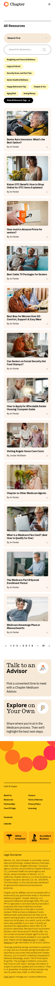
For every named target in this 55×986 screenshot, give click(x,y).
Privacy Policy (34, 804)
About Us (8, 795)
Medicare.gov (29, 940)
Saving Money (29, 93)
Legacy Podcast (13, 66)
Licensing (32, 808)
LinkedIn (7, 824)
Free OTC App (10, 808)
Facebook (8, 817)
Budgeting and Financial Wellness (21, 60)
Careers (31, 795)
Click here (8, 977)
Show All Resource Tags (17, 100)
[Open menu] (49, 4)
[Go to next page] (49, 646)
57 (43, 646)
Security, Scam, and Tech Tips (19, 73)
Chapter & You (40, 87)
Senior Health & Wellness (17, 80)
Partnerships (9, 804)
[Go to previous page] (6, 646)
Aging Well (11, 93)
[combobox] (27, 38)
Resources (8, 800)
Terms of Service (35, 800)
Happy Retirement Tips (16, 87)
